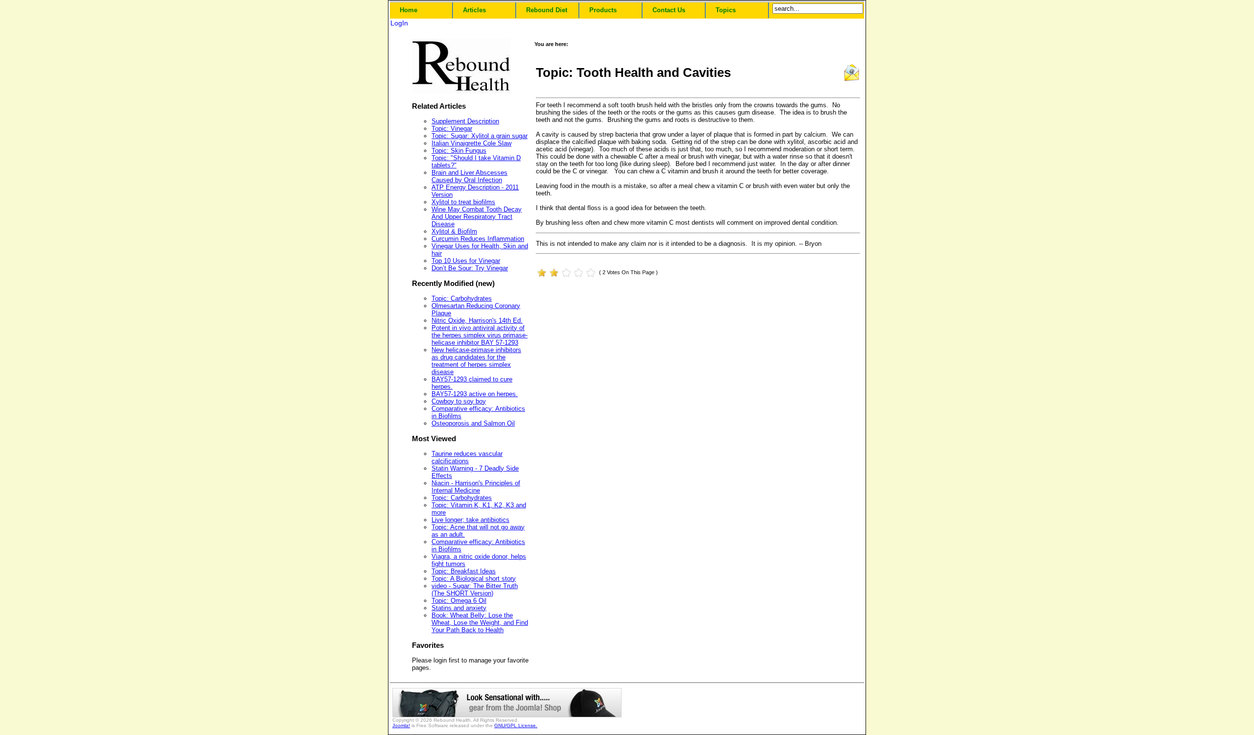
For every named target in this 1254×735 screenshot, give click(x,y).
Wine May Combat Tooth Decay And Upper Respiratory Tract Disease (477, 217)
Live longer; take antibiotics (470, 519)
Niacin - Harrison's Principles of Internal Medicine (476, 486)
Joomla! (401, 725)
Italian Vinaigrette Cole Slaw (471, 143)
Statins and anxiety (459, 608)
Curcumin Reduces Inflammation (478, 238)
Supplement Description (465, 121)
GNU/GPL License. (515, 725)
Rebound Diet (546, 10)
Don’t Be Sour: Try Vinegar (470, 268)
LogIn (399, 23)
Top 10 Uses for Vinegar (466, 260)
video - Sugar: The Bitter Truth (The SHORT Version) (475, 589)
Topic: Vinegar (452, 128)
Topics (726, 10)
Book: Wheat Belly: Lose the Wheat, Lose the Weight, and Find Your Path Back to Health (480, 623)
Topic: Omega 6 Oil (459, 600)
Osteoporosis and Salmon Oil (473, 423)
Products (603, 10)
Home (408, 10)
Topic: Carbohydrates (462, 298)
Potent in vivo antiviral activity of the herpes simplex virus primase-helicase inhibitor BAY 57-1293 (480, 335)
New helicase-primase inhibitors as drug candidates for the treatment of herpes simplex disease (476, 361)
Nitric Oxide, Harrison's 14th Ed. (477, 320)
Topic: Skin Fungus (459, 150)
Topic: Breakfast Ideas (464, 571)
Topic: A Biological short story (474, 578)
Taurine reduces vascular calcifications (467, 457)
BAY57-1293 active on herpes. (475, 394)
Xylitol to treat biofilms (463, 202)
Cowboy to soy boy (459, 401)
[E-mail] (851, 79)
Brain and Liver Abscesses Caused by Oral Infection (469, 176)
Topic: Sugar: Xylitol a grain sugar (480, 136)
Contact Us (668, 10)
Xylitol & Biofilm (454, 231)
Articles (474, 10)
